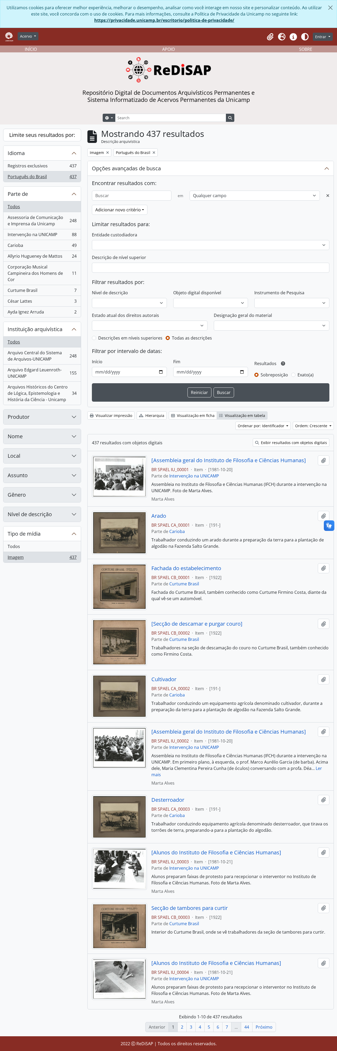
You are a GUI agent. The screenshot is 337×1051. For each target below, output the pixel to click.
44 (246, 1027)
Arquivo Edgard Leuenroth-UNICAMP (42, 373)
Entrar (321, 36)
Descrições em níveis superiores (130, 338)
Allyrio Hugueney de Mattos (42, 257)
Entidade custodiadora (114, 235)
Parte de (18, 193)
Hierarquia (154, 415)
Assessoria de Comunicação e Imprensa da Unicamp (42, 221)
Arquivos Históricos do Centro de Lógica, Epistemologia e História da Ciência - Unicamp (42, 393)
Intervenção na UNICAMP (42, 236)
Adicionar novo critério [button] (118, 210)
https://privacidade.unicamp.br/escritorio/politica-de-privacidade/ (164, 20)
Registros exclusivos (42, 167)
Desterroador (167, 800)
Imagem (42, 558)
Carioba (42, 246)
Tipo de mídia (24, 533)
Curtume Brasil (42, 291)
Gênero (17, 494)
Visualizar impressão (113, 415)
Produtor (18, 416)
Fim (176, 362)
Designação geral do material (243, 315)
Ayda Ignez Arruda (42, 313)
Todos (14, 207)
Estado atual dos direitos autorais (125, 315)
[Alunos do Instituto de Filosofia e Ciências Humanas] (216, 852)
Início (97, 362)
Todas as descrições (192, 338)
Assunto (18, 475)
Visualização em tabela (244, 415)
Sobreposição (274, 375)
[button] (270, 37)
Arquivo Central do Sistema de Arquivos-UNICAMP (42, 356)
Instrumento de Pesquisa (279, 293)
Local (14, 455)
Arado (158, 516)
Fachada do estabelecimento (186, 568)
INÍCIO (31, 49)
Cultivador (163, 679)
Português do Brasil (42, 178)
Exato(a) (306, 375)
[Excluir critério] (327, 195)
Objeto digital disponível (197, 293)
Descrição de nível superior (119, 257)
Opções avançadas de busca (126, 168)
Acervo (26, 36)
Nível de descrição (30, 514)
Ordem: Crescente (311, 425)
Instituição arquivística (35, 329)
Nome (15, 436)
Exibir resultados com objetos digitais (293, 442)
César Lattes (42, 302)
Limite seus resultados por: (42, 134)
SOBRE (305, 49)
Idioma (16, 153)
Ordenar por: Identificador (261, 425)
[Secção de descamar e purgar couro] (196, 624)
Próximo (264, 1027)
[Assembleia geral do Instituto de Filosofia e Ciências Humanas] (228, 460)
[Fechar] (330, 7)
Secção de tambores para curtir (189, 908)
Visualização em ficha (195, 415)
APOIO (168, 49)
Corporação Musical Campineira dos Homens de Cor (42, 273)
